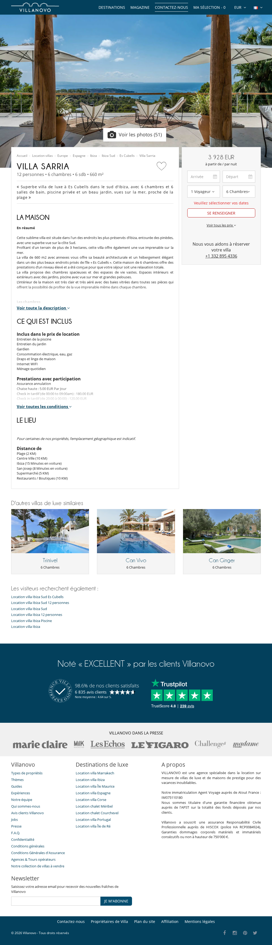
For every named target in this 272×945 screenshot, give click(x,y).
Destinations (112, 7)
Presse (16, 826)
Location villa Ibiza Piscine (31, 621)
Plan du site (144, 921)
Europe (62, 156)
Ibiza (93, 156)
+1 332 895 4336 (221, 256)
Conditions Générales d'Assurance (38, 852)
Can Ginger (222, 560)
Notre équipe (21, 799)
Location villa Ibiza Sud (29, 609)
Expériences (20, 793)
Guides (16, 786)
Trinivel (50, 560)
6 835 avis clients (91, 692)
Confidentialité (22, 839)
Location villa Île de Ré (93, 826)
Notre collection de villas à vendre (38, 866)
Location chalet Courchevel (97, 812)
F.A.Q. (15, 832)
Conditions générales (27, 846)
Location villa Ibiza (25, 626)
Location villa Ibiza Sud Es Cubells (37, 597)
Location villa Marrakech (95, 773)
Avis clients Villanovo (27, 812)
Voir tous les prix (220, 225)
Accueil (22, 156)
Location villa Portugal (93, 819)
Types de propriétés (26, 773)
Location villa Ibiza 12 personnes (36, 614)
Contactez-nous (171, 7)
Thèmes (17, 779)
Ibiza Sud (108, 156)
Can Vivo (136, 560)
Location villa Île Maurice (95, 786)
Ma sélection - (209, 7)
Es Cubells (127, 156)
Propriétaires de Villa (109, 921)
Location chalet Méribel (94, 806)
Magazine (140, 7)
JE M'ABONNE (116, 901)
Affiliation (169, 921)
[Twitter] (255, 933)
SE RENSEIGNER (221, 213)
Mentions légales (200, 921)
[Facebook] (225, 933)
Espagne (79, 156)
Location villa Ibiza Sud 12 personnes (40, 602)
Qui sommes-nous (25, 806)
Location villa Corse (91, 799)
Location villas (42, 156)
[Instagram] (235, 933)
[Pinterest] (245, 933)
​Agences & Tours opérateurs (33, 859)
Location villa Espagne (93, 793)
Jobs (14, 819)
